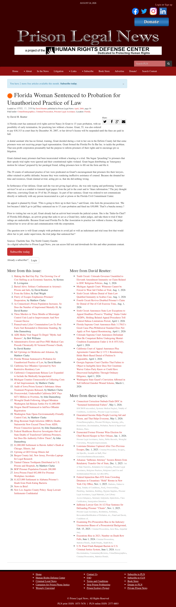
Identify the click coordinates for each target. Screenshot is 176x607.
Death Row (107, 542)
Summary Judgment (100, 498)
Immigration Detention (97, 501)
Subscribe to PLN (136, 574)
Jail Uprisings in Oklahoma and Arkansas (34, 352)
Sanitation (90, 491)
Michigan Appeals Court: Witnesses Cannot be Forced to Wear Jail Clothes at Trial (99, 288)
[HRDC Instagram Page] (153, 10)
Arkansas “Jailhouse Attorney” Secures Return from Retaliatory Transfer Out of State (102, 461)
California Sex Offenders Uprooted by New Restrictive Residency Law (35, 367)
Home (15, 71)
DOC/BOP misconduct (86, 408)
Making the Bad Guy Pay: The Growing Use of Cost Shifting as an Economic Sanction (37, 277)
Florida (87, 111)
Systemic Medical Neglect (106, 408)
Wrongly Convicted (45, 588)
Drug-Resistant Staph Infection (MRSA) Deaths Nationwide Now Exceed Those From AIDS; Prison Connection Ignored (37, 424)
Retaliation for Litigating (102, 467)
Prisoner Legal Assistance (64, 111)
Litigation (58, 71)
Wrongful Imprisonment (97, 442)
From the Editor (22, 293)
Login (158, 4)
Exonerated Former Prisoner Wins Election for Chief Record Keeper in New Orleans (99, 434)
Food (103, 487)
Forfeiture (113, 511)
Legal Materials (98, 494)
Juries (101, 439)
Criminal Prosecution (44, 111)
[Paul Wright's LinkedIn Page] (163, 10)
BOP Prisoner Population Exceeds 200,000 (35, 469)
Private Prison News (137, 588)
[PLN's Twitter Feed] (144, 10)
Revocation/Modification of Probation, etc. (94, 515)
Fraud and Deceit (119, 515)
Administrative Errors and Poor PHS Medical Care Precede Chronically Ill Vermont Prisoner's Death (39, 343)
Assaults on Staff (94, 453)
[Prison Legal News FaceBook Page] (135, 10)
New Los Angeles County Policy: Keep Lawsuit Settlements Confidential (37, 491)
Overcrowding (112, 487)
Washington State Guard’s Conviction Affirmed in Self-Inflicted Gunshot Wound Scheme (101, 381)
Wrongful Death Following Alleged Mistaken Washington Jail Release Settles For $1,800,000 (37, 402)
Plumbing (80, 491)
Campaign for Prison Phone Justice (53, 584)
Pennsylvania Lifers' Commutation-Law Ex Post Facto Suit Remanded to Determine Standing (37, 326)
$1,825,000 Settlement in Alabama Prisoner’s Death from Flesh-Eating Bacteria (36, 481)
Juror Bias (114, 529)
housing (115, 422)
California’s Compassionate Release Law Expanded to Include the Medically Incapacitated (38, 374)
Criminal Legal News (46, 581)
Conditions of (82, 518)
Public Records (111, 439)
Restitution (103, 511)
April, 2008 (79, 108)
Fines (86, 429)
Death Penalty (96, 542)
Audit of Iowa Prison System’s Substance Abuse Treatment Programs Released (37, 388)
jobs (121, 422)
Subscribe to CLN (136, 577)
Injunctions (114, 498)
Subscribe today (68, 83)
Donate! (133, 71)
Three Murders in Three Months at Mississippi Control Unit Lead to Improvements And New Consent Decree (36, 317)
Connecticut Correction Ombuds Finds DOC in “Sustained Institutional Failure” (99, 403)
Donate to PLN (135, 584)
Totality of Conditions (91, 487)
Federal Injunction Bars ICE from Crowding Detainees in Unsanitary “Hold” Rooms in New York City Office (99, 480)
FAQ (89, 577)
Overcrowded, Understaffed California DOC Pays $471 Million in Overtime (38, 395)
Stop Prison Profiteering (98, 584)
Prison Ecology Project (98, 588)
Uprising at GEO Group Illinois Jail (31, 451)
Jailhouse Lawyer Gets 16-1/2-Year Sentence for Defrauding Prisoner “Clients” (100, 506)
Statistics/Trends (83, 542)
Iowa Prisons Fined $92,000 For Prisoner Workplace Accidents (34, 474)
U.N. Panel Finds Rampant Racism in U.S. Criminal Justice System (97, 547)
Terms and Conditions (97, 581)
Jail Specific (81, 453)
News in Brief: (21, 486)
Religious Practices (94, 470)
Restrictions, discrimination (88, 425)
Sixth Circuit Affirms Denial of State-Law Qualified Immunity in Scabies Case (97, 295)
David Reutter (41, 108)
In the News (43, 71)
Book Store (104, 71)
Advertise (119, 71)
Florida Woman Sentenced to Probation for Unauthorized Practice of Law (35, 360)
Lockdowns (91, 411)
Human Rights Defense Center (50, 577)
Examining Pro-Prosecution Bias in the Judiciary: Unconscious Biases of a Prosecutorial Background (101, 523)
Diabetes (111, 484)
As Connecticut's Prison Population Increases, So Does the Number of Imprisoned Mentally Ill (38, 305)
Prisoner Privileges (102, 422)
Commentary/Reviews (99, 553)
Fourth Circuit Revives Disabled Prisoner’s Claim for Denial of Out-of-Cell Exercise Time (101, 302)
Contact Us (92, 574)
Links (73, 71)
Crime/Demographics (26, 111)
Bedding (98, 491)
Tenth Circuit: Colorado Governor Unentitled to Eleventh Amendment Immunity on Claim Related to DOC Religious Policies (101, 279)
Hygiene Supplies (110, 491)
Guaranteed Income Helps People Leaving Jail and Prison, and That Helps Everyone (101, 416)
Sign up (168, 4)
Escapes (121, 449)
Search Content (149, 71)
